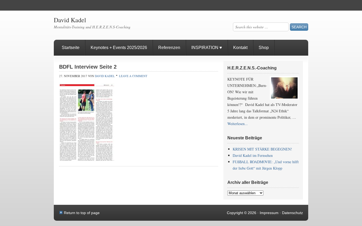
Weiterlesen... (237, 123)
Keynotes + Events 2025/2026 (119, 47)
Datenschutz (292, 213)
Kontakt (240, 47)
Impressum (269, 213)
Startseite (71, 47)
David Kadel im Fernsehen (253, 155)
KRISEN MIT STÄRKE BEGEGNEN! (262, 149)
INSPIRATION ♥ (206, 47)
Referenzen (166, 50)
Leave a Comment (133, 76)
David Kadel (70, 20)
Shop (264, 47)
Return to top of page (82, 213)
